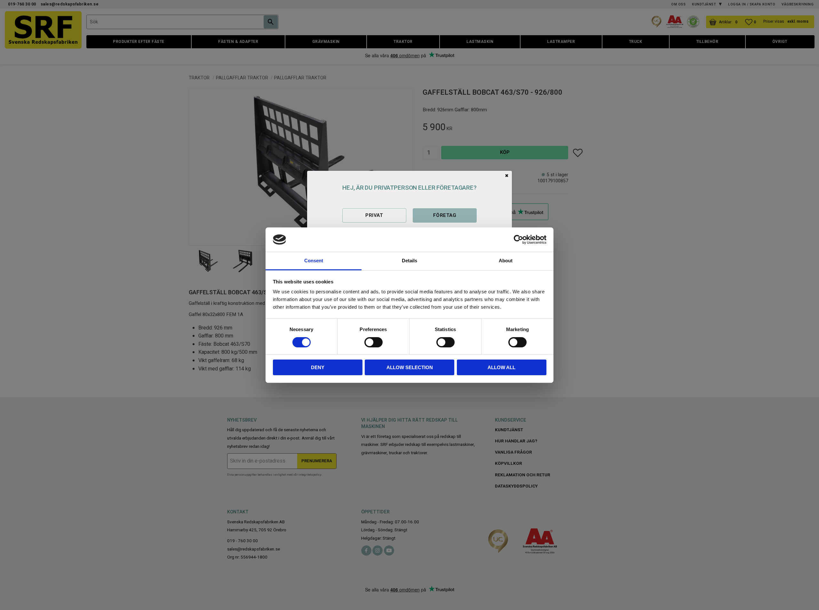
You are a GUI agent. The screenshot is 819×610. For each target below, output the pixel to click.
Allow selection (409, 367)
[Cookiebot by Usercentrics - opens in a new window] (518, 239)
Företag (444, 215)
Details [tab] (409, 260)
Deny (317, 367)
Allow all (501, 367)
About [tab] (506, 260)
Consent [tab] (313, 260)
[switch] (373, 342)
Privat (374, 215)
